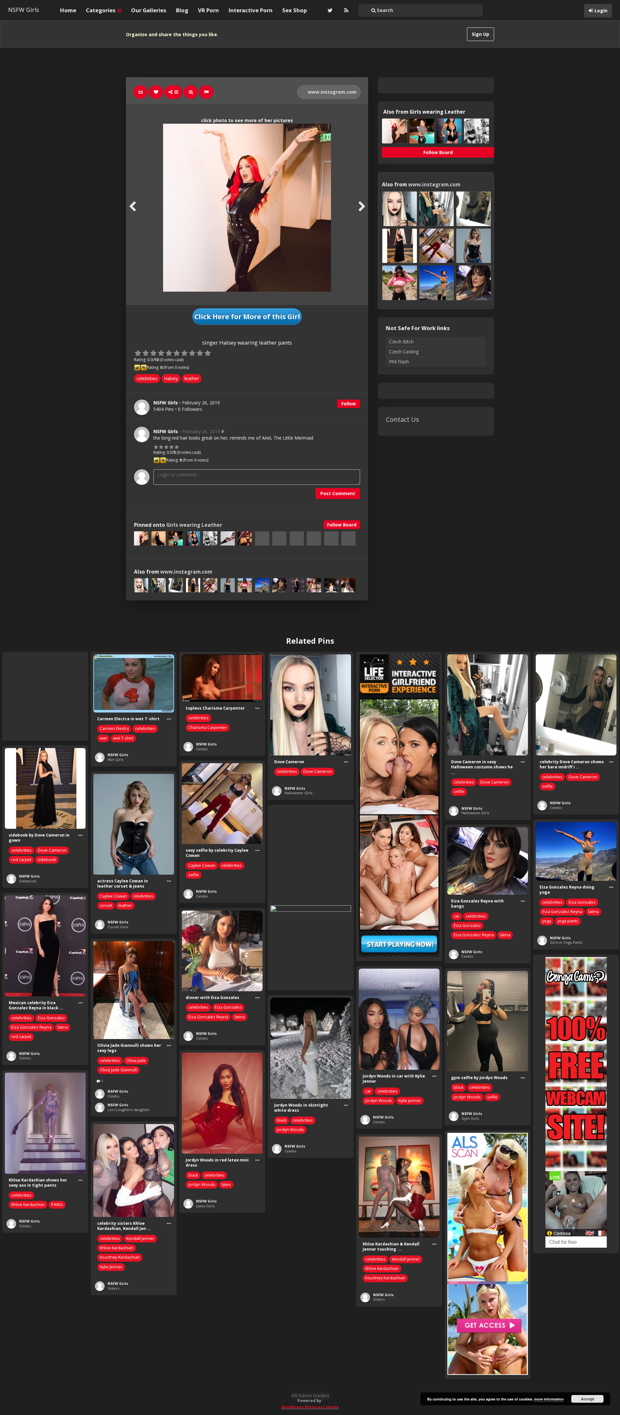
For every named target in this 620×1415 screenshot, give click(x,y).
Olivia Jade (136, 1060)
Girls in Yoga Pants (566, 942)
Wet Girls (115, 759)
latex (226, 1184)
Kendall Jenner (140, 1238)
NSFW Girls (23, 10)
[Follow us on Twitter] (329, 10)
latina (593, 911)
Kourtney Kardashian (120, 1257)
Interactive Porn (251, 10)
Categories (101, 10)
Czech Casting (403, 352)
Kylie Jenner (409, 1100)
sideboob (46, 859)
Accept (587, 1399)
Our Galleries (148, 10)
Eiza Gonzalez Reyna (562, 911)
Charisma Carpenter (207, 727)
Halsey (171, 378)
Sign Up (480, 34)
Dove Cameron (317, 771)
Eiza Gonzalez (582, 902)
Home (68, 10)
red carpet (21, 859)
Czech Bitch (401, 341)
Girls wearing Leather (194, 525)
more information (549, 1399)
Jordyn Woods (378, 1100)
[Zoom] (191, 92)
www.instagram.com (331, 92)
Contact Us (402, 419)
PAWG (57, 1204)
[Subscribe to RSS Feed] (345, 10)
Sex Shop (294, 10)
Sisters (113, 1288)
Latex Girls (205, 1205)
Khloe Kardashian (28, 1204)
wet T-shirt (123, 738)
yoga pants (567, 921)
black (458, 1087)
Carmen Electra (114, 728)
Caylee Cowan (201, 865)
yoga (546, 921)
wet (103, 738)
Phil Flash (399, 362)
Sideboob (27, 881)
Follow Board (341, 525)
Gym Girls (470, 1118)
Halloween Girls (298, 792)
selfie (459, 791)
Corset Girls (118, 926)
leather (191, 378)
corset (106, 905)
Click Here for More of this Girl (247, 316)
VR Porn (208, 10)
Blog (182, 10)
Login (600, 10)
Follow (348, 404)
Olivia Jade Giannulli (118, 1070)
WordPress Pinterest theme (310, 1407)
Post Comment (337, 493)
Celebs (202, 748)
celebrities (147, 378)
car (457, 916)
